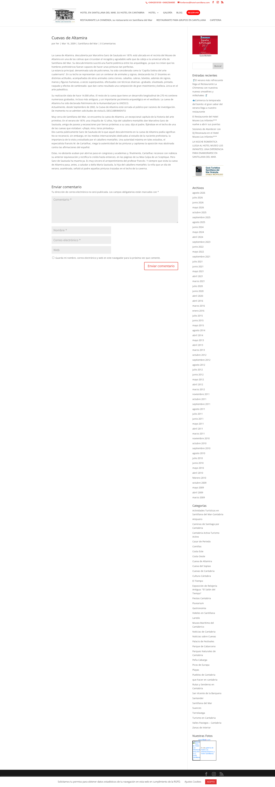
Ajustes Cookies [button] (193, 781)
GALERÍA (167, 12)
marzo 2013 (198, 349)
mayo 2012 (198, 379)
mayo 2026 (198, 207)
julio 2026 (197, 197)
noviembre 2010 (201, 438)
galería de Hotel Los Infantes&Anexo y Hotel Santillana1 (208, 750)
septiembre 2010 (201, 448)
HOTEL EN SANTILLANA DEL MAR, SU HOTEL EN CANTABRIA (112, 12)
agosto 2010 (198, 453)
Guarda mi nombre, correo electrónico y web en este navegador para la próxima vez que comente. (107, 257)
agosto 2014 (198, 330)
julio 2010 (197, 458)
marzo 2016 (198, 305)
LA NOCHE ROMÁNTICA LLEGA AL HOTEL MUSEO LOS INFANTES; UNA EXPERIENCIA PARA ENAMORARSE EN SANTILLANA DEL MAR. (207, 149)
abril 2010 (197, 472)
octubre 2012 (199, 354)
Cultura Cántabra (201, 575)
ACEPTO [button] (211, 781)
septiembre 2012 (201, 359)
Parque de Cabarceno (203, 646)
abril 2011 (197, 428)
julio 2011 (197, 413)
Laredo (196, 617)
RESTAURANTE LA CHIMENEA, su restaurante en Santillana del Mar (116, 20)
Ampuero (197, 519)
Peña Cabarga (199, 659)
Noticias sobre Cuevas (204, 636)
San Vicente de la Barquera (206, 693)
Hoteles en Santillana (203, 612)
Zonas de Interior (201, 727)
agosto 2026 (198, 192)
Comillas (196, 546)
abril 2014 (197, 335)
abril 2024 (197, 236)
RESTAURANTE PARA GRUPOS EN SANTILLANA (181, 20)
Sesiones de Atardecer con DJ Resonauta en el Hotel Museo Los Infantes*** (206, 133)
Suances (196, 707)
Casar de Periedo (201, 541)
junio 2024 (198, 227)
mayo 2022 (198, 251)
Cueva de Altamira (202, 561)
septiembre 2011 (201, 404)
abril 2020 (197, 295)
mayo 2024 (198, 231)
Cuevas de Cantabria (203, 570)
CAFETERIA (215, 20)
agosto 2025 (198, 222)
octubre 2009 (199, 482)
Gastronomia (199, 608)
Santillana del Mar (88, 43)
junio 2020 (198, 291)
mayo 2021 (198, 271)
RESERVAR (193, 12)
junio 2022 (198, 246)
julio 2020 (197, 286)
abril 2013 (197, 344)
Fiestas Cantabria (201, 598)
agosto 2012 (198, 364)
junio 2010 (198, 462)
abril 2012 (197, 384)
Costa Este (197, 551)
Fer (57, 43)
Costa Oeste (198, 556)
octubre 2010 (199, 443)
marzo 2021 (198, 281)
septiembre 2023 (201, 241)
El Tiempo (197, 580)
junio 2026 (198, 202)
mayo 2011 (198, 423)
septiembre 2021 (201, 256)
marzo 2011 (198, 433)
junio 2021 (198, 266)
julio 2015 (197, 315)
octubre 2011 (199, 399)
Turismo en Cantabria (204, 717)
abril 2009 (197, 492)
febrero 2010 (199, 477)
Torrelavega (198, 712)
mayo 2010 (198, 467)
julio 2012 (197, 369)
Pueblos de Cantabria (203, 674)
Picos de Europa (200, 664)
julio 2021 (197, 261)
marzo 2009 (198, 497)
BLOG (179, 12)
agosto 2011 (198, 408)
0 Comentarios (108, 43)
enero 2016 (198, 310)
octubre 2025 (199, 212)
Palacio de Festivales (203, 641)
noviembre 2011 (201, 394)
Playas (195, 669)
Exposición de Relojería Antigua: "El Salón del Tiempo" (204, 589)
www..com (204, 740)
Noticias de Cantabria (203, 631)
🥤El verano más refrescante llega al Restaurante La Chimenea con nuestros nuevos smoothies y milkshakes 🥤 (207, 88)
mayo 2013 (198, 340)
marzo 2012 (198, 389)
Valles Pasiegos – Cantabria (206, 722)
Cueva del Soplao (201, 566)
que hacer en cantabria (204, 679)
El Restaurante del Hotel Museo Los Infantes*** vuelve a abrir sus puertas (206, 120)
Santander (198, 698)
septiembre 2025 (201, 217)
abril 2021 (197, 276)
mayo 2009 (198, 487)
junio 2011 (198, 418)
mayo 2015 (198, 325)
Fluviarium (198, 603)
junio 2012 (198, 374)
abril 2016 (197, 300)
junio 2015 (198, 320)
